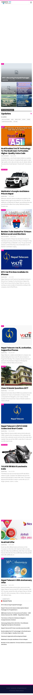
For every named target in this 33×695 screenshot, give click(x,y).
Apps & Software (6, 119)
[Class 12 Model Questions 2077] (16, 376)
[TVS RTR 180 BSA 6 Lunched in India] (4, 21)
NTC (2, 63)
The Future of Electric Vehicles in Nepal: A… (20, 7)
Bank (12, 119)
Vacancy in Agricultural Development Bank (13, 636)
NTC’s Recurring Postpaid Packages (15, 78)
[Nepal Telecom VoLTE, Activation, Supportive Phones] (16, 335)
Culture (15, 121)
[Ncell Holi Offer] (16, 530)
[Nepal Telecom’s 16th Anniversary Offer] (16, 568)
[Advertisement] (16, 46)
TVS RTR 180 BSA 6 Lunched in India (18, 19)
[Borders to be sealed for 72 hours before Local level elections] (16, 219)
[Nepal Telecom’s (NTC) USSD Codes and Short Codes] (16, 414)
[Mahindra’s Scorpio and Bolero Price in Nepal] (4, 15)
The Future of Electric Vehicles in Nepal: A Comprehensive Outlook (8, 103)
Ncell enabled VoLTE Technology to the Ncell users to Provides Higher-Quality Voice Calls (15, 151)
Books (23, 119)
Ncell (3, 126)
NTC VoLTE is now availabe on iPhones (14, 273)
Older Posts (6, 599)
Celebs (28, 119)
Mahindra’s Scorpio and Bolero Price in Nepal (15, 192)
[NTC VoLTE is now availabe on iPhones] (16, 260)
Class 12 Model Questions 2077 (14, 388)
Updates (3, 209)
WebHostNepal (20, 690)
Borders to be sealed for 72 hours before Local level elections (16, 232)
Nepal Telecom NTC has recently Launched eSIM (23, 103)
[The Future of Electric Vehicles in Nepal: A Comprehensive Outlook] (4, 8)
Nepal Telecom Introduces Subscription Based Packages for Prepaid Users (8, 91)
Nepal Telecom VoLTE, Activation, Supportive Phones (16, 348)
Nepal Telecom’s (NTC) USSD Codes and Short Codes (14, 427)
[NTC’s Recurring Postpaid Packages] (16, 72)
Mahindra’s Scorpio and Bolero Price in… (20, 13)
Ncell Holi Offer (7, 542)
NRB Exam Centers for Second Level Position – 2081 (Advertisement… (23, 90)
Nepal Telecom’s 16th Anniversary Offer (16, 581)
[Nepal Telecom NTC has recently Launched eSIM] (24, 100)
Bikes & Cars (18, 119)
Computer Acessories (7, 121)
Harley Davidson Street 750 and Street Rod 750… (20, 26)
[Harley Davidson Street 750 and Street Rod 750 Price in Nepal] (4, 27)
